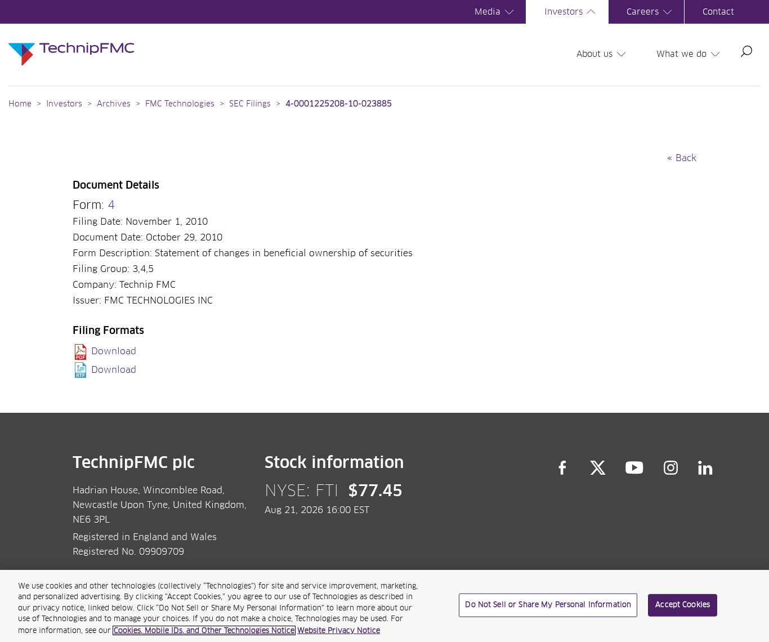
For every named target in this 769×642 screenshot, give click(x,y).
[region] (384, 606)
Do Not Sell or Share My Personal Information (548, 605)
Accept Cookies (682, 605)
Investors (563, 12)
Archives (114, 104)
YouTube (634, 468)
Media (487, 12)
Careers (643, 12)
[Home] (71, 43)
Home (20, 104)
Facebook (562, 468)
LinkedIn (705, 468)
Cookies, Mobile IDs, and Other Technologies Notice (204, 630)
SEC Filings (250, 104)
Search (746, 51)
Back (686, 158)
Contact (718, 12)
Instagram (671, 468)
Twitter (598, 468)
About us (594, 54)
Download (113, 351)
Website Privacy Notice (338, 630)
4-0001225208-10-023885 (338, 104)
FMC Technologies (179, 104)
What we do (681, 54)
